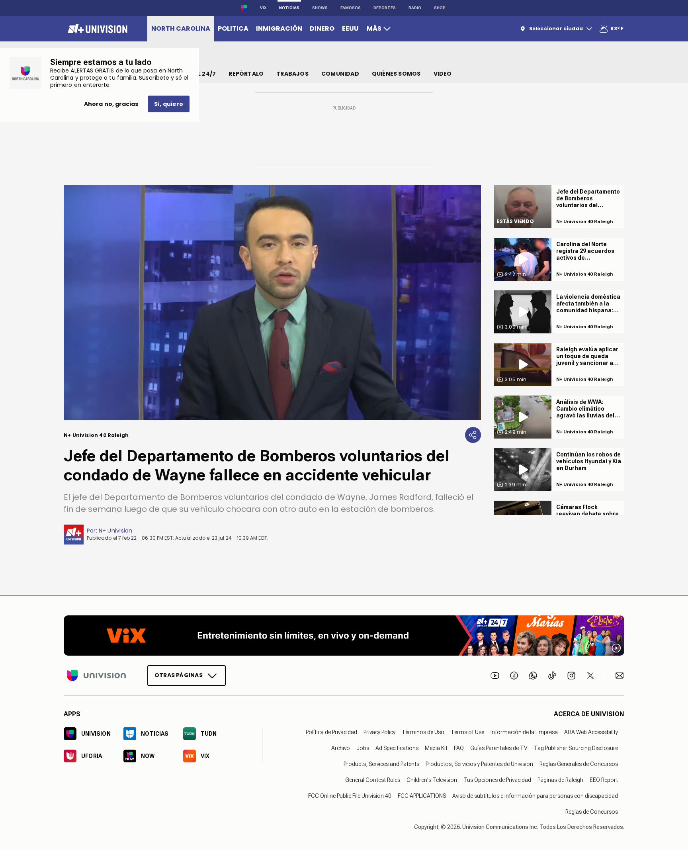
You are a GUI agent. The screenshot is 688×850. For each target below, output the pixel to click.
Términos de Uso (423, 732)
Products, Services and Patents (381, 763)
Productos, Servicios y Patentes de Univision (479, 763)
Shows (320, 8)
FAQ (459, 747)
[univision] (96, 28)
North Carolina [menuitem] (180, 28)
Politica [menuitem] (233, 28)
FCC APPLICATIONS (422, 795)
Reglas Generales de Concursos (578, 763)
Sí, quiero (168, 104)
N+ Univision (116, 530)
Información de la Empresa (524, 732)
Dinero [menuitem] (322, 28)
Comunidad (340, 74)
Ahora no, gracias (111, 104)
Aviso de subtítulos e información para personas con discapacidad (535, 795)
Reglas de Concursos (591, 811)
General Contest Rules (372, 779)
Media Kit (436, 747)
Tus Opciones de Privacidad (497, 779)
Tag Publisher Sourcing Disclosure (576, 747)
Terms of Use (467, 732)
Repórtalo (246, 74)
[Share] (473, 435)
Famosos (350, 8)
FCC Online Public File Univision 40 (349, 795)
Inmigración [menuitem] (279, 28)
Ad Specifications (396, 747)
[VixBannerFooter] (344, 635)
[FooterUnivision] (96, 675)
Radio (414, 8)
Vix (263, 8)
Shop (440, 8)
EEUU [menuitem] (350, 28)
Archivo (340, 747)
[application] (272, 302)
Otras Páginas (178, 675)
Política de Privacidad (331, 732)
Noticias (289, 8)
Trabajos (292, 74)
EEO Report (604, 779)
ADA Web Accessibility (591, 732)
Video (443, 74)
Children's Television (432, 779)
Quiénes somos (396, 74)
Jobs (362, 747)
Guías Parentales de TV (499, 747)
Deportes (384, 8)
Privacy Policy (379, 732)
